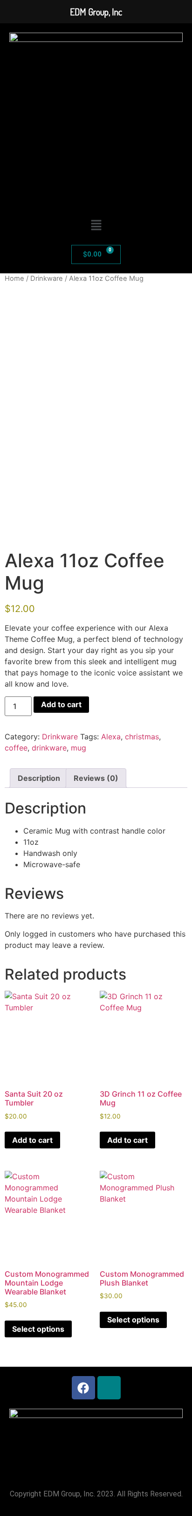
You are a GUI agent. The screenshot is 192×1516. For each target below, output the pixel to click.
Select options (38, 1329)
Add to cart (61, 704)
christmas (142, 736)
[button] (96, 226)
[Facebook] (83, 1387)
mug (78, 747)
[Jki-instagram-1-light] (109, 1387)
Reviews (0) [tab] (96, 778)
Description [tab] (39, 778)
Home (14, 278)
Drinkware (46, 278)
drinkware (49, 747)
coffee (16, 747)
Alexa (111, 736)
